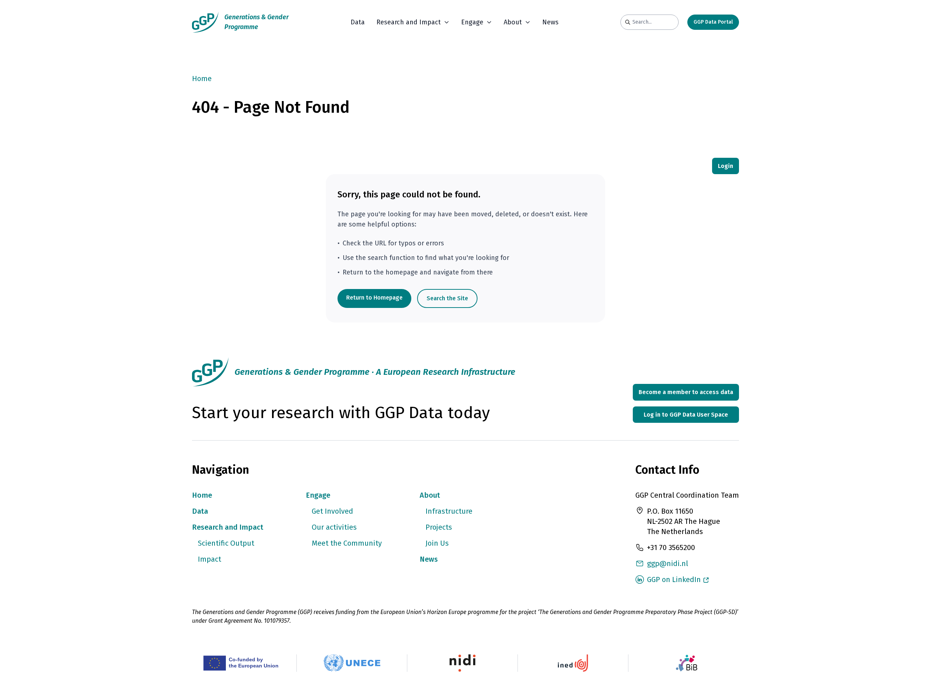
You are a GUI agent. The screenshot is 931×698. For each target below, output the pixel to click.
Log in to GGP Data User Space (686, 414)
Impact (209, 559)
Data (358, 22)
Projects (438, 527)
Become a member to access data (686, 392)
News (550, 22)
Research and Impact (227, 527)
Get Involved (332, 511)
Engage (318, 495)
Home (202, 78)
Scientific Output (226, 543)
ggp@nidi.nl (667, 563)
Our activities (334, 527)
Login (725, 166)
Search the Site (447, 298)
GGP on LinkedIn (674, 579)
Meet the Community (347, 543)
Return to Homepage (374, 297)
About (430, 495)
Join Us (437, 543)
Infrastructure (448, 511)
